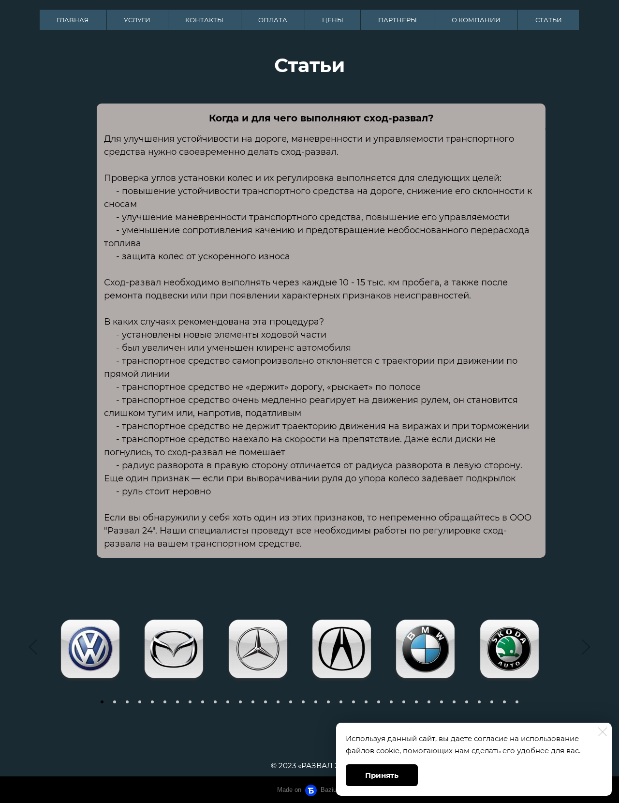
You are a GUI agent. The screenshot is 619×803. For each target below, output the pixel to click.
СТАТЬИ (548, 20)
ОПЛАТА (272, 20)
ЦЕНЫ (332, 20)
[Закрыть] (602, 732)
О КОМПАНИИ (476, 20)
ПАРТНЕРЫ (397, 20)
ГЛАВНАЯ (73, 20)
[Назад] (33, 646)
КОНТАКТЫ (204, 20)
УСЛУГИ (137, 20)
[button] (102, 701)
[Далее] (586, 646)
